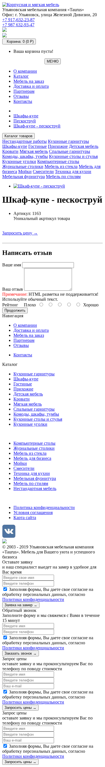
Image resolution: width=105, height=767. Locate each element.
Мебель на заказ (28, 81)
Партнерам (23, 91)
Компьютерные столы (58, 161)
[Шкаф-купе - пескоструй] (39, 186)
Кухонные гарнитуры (68, 141)
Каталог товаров (18, 136)
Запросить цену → (20, 233)
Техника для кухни (73, 171)
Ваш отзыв (12, 289)
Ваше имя (11, 264)
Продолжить (14, 310)
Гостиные (37, 146)
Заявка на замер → (20, 605)
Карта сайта (24, 517)
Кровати (10, 151)
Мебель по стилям (63, 176)
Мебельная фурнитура (23, 176)
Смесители (43, 171)
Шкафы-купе (25, 115)
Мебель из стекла (61, 166)
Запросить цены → (20, 708)
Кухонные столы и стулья (73, 156)
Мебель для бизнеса (32, 458)
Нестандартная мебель (34, 488)
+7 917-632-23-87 (18, 19)
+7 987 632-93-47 (18, 24)
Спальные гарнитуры (69, 151)
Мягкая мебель (34, 151)
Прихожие (58, 146)
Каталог (21, 76)
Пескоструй (24, 121)
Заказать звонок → (20, 653)
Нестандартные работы (24, 141)
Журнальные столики (22, 166)
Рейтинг (10, 304)
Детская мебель (83, 146)
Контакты (22, 101)
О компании (25, 71)
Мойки (25, 171)
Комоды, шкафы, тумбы (25, 156)
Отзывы (21, 96)
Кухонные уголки (19, 161)
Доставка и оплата (31, 86)
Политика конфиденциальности (44, 507)
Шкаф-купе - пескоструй (36, 126)
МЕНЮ (53, 61)
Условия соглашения (33, 512)
